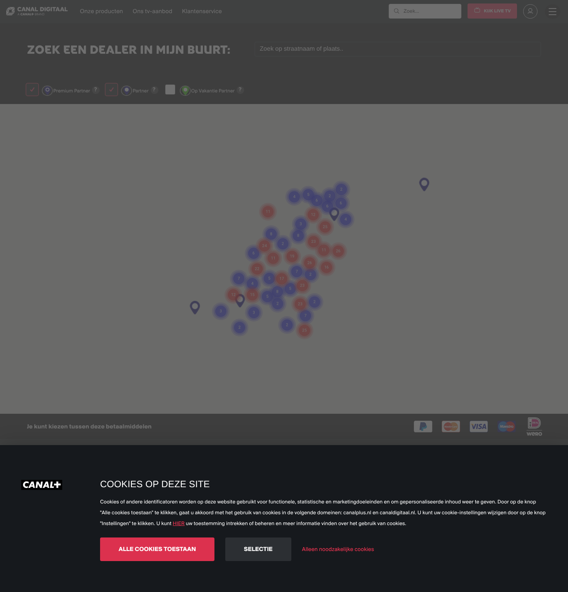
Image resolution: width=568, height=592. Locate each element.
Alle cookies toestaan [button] (157, 549)
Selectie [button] (258, 549)
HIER (179, 523)
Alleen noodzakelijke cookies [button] (338, 549)
